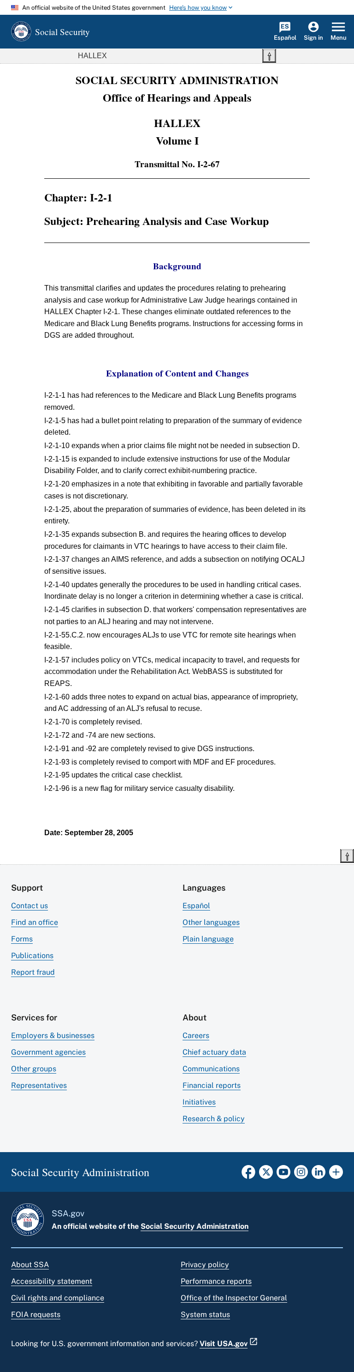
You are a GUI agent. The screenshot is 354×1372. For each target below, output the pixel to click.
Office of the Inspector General (234, 1297)
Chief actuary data (214, 1052)
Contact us (29, 905)
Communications (211, 1068)
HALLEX (92, 56)
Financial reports (212, 1085)
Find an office (34, 922)
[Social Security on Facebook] (248, 1174)
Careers (196, 1035)
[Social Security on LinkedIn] (318, 1174)
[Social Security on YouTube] (283, 1174)
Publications (32, 955)
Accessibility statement (51, 1281)
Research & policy (214, 1118)
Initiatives (199, 1102)
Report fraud (33, 972)
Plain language (208, 939)
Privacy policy (205, 1264)
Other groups (33, 1068)
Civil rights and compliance (57, 1297)
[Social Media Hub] (336, 1174)
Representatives (39, 1085)
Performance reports (216, 1281)
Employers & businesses (52, 1035)
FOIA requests (35, 1314)
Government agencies (48, 1052)
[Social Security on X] (266, 1174)
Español (196, 905)
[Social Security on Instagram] (301, 1174)
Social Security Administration (194, 1226)
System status (205, 1314)
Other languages (211, 922)
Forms (22, 939)
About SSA (30, 1264)
